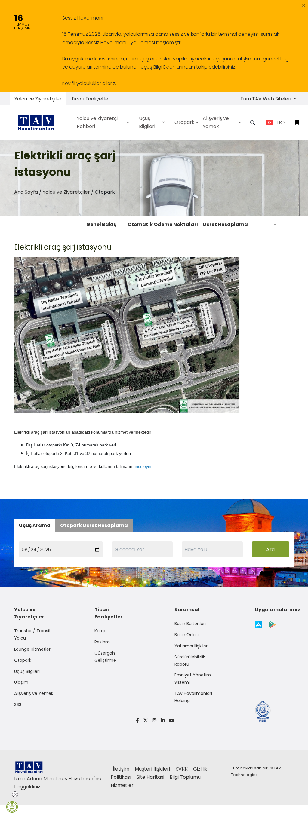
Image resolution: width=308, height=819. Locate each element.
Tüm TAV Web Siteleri (266, 98)
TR (279, 122)
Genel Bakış (101, 224)
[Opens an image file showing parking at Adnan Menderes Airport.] (127, 335)
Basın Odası (186, 635)
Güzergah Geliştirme (105, 656)
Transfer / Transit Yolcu (32, 634)
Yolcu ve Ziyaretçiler (38, 98)
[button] (303, 5)
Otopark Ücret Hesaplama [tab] (94, 525)
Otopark (22, 660)
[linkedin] (163, 720)
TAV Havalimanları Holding (193, 697)
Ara (270, 549)
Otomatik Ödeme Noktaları (163, 224)
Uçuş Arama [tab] (35, 525)
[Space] (38, 122)
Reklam (102, 642)
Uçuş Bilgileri (27, 671)
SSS (17, 704)
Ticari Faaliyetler (90, 98)
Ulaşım (21, 682)
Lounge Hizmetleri (32, 649)
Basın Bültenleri (190, 624)
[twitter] (145, 720)
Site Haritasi (151, 777)
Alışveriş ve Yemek (33, 693)
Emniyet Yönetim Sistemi (192, 678)
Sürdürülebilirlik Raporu (189, 660)
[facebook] (137, 720)
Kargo (100, 631)
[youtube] (170, 720)
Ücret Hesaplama (225, 224)
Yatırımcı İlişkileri (191, 646)
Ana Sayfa (26, 192)
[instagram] (154, 720)
